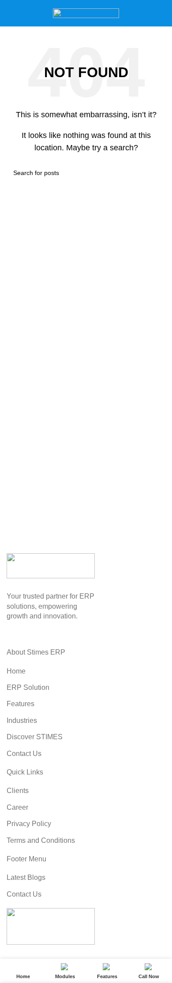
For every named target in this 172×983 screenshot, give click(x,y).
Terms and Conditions (41, 840)
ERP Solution (28, 687)
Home (16, 671)
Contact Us (24, 753)
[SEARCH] (155, 173)
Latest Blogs (26, 877)
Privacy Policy (29, 823)
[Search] (162, 13)
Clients (18, 790)
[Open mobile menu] (10, 13)
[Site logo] (86, 12)
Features (20, 703)
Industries (22, 720)
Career (17, 807)
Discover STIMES (35, 737)
